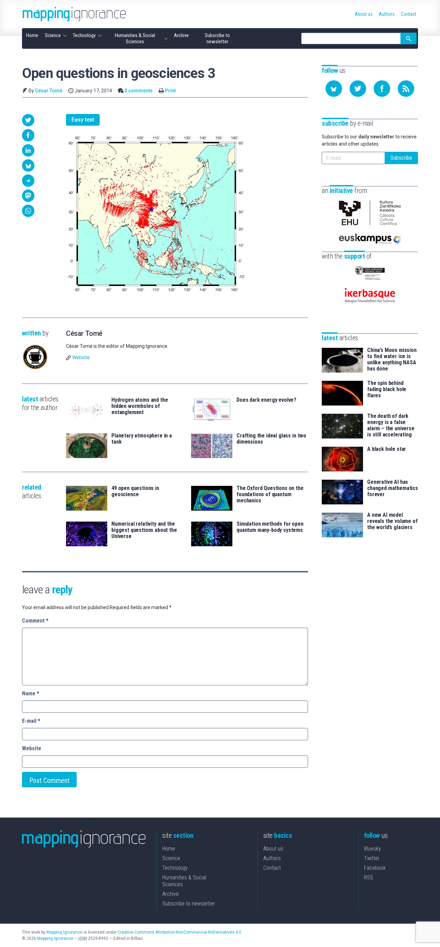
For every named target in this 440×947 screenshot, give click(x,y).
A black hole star (386, 449)
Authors (272, 858)
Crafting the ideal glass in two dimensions (271, 439)
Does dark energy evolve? (266, 400)
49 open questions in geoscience (135, 491)
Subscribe (401, 158)
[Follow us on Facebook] (382, 88)
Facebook (375, 868)
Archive (170, 894)
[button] (28, 120)
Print (170, 90)
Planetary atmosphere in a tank (141, 439)
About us (273, 848)
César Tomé (48, 90)
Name (30, 693)
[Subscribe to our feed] (406, 88)
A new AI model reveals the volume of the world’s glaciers (392, 521)
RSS (368, 877)
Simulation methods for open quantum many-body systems (270, 527)
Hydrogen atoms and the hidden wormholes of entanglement (139, 406)
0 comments (138, 90)
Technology (175, 868)
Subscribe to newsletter (188, 903)
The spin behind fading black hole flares (386, 389)
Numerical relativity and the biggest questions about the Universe (144, 530)
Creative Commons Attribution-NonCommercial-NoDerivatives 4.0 (179, 932)
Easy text (83, 119)
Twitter (372, 858)
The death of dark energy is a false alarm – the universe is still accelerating (391, 425)
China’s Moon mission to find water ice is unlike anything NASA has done (392, 359)
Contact (272, 868)
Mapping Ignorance (64, 932)
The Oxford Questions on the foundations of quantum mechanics (270, 494)
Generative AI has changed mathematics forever (392, 488)
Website (81, 357)
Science (171, 858)
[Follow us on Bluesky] (334, 88)
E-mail (31, 721)
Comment (35, 620)
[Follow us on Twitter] (358, 88)
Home (168, 848)
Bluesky (372, 848)
